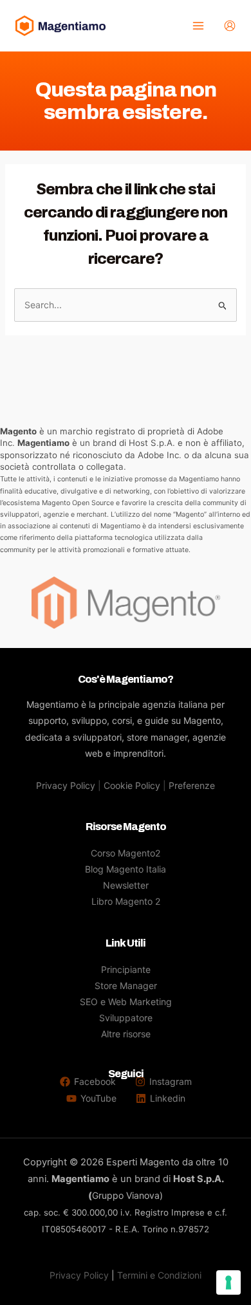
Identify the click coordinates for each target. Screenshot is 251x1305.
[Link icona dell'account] (230, 26)
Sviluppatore (126, 1017)
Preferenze (192, 785)
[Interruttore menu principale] (198, 26)
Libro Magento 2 (125, 901)
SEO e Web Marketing (126, 1001)
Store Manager (126, 985)
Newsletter (126, 885)
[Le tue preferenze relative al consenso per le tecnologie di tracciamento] (228, 1282)
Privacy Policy (65, 785)
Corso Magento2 (125, 852)
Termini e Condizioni (159, 1275)
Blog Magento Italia (125, 869)
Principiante (126, 969)
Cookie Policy (132, 785)
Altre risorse (126, 1033)
